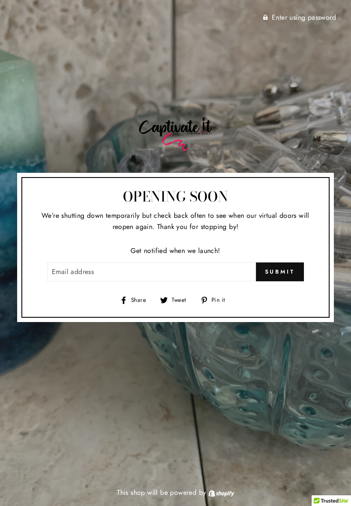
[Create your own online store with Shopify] (221, 492)
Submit (280, 272)
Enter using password (304, 17)
